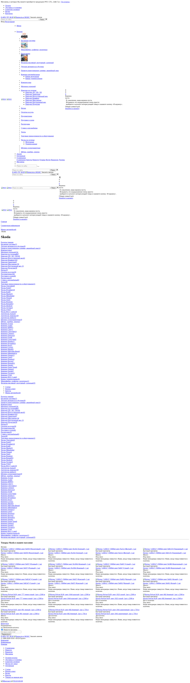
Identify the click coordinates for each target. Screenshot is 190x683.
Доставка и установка (13, 660)
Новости (35, 160)
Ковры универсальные (33, 78)
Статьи (8, 669)
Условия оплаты (11, 658)
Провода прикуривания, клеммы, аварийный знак (40, 70)
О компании (21, 160)
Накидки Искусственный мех (36, 96)
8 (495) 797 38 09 (7, 17)
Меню (19, 26)
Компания (4, 640)
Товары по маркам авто (14, 677)
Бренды (29, 160)
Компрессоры (26, 82)
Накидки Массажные (33, 100)
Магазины (9, 654)
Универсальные (31, 144)
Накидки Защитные (32, 94)
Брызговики (25, 54)
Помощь (4, 644)
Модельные (29, 142)
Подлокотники (26, 116)
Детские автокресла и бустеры (32, 67)
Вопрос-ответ (10, 671)
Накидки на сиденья (28, 90)
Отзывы (42, 160)
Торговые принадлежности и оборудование (37, 136)
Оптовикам (9, 666)
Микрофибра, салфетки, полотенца (34, 50)
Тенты (23, 132)
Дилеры (62, 160)
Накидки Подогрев (32, 104)
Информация (6, 642)
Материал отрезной (28, 86)
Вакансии (54, 160)
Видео (48, 160)
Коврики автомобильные (30, 74)
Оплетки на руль (27, 112)
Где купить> (65, 2)
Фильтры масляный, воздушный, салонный (37, 63)
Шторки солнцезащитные (30, 148)
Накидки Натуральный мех (35, 102)
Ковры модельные (32, 76)
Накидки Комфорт (32, 98)
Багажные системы (28, 41)
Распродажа (25, 124)
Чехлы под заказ (11, 664)
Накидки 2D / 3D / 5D (33, 92)
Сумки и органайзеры (29, 128)
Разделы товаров (7, 242)
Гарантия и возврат (12, 662)
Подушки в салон (27, 120)
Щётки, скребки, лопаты (30, 152)
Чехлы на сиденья (27, 140)
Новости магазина (10, 630)
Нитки (23, 108)
